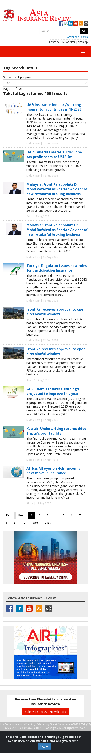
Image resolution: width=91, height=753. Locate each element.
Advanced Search (77, 37)
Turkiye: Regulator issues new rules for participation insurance (56, 268)
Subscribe (54, 42)
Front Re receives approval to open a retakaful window (55, 311)
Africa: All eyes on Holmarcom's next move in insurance (53, 470)
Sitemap (83, 42)
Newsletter (68, 42)
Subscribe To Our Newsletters (45, 712)
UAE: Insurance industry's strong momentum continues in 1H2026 (53, 107)
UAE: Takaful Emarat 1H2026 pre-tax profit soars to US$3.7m (54, 154)
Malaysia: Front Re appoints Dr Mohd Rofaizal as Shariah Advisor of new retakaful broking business (57, 189)
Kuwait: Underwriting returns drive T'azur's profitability (56, 431)
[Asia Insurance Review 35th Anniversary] (45, 15)
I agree (44, 746)
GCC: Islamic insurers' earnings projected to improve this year (52, 391)
